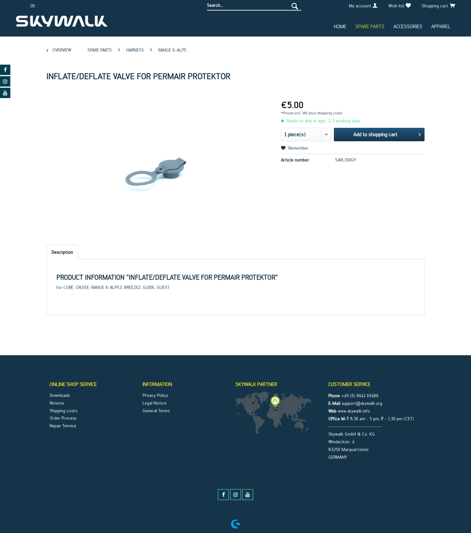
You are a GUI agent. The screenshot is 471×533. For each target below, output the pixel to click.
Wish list (397, 5)
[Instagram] (235, 494)
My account (361, 5)
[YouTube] (248, 494)
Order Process (63, 418)
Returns (57, 403)
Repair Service (63, 425)
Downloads (60, 395)
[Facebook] (223, 494)
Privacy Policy (155, 395)
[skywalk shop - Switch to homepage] (62, 24)
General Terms (156, 410)
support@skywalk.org (362, 403)
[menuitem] (254, 5)
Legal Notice (155, 403)
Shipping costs (63, 410)
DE (32, 5)
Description (62, 252)
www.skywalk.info (354, 411)
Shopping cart (436, 5)
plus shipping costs (325, 113)
